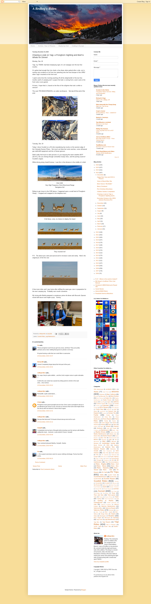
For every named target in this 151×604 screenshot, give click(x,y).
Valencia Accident (106, 504)
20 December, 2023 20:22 (45, 385)
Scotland (107, 483)
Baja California (111, 394)
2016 (97, 248)
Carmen (98, 405)
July (98, 213)
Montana (96, 443)
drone (95, 411)
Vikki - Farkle (99, 512)
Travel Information (109, 498)
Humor (103, 424)
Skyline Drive (105, 485)
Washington (102, 516)
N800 (107, 445)
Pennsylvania (115, 458)
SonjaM (39, 428)
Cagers (109, 401)
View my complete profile (101, 562)
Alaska (96, 392)
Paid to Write (99, 458)
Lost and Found (111, 428)
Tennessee (105, 493)
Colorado (105, 405)
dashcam (109, 409)
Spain (104, 487)
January (99, 229)
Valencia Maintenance (108, 506)
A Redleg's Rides (44, 9)
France (114, 421)
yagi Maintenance (50, 336)
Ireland (108, 426)
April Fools (106, 391)
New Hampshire (107, 450)
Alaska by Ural (63, 46)
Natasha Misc (110, 447)
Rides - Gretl (115, 464)
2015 (97, 250)
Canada (116, 403)
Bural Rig (102, 401)
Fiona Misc (108, 417)
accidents (109, 389)
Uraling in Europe (78, 46)
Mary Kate (103, 437)
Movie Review (98, 445)
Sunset (101, 491)
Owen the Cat (104, 456)
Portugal (99, 460)
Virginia (113, 514)
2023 (97, 172)
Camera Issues (101, 403)
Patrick (107, 458)
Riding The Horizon (102, 129)
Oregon (96, 456)
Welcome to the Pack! (102, 124)
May (98, 218)
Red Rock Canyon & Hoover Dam (105, 146)
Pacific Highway (114, 456)
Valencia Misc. (98, 508)
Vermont (111, 510)
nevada (96, 451)
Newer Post (36, 466)
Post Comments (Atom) (47, 469)
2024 (97, 170)
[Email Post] (55, 333)
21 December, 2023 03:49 (45, 434)
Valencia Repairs (111, 508)
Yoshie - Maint (97, 526)
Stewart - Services (114, 486)
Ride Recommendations (112, 462)
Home (33, 46)
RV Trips (114, 472)
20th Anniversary (98, 389)
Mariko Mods (97, 435)
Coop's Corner (100, 111)
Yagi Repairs (106, 522)
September (100, 208)
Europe (104, 413)
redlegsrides (41, 373)
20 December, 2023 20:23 (45, 396)
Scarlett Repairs (109, 478)
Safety (102, 475)
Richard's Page (101, 98)
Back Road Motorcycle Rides (105, 151)
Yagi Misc (96, 522)
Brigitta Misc (108, 398)
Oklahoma (114, 454)
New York (105, 452)
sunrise (116, 489)
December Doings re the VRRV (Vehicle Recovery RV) (106, 199)
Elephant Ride (112, 411)
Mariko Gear (113, 432)
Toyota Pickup (108, 497)
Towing (101, 497)
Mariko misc (113, 434)
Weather (111, 516)
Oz (38, 345)
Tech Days (114, 491)
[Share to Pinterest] (68, 334)
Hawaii (114, 422)
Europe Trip (112, 413)
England (96, 413)
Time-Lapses (111, 495)
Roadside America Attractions (104, 293)
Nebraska (113, 449)
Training (99, 498)
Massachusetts (113, 437)
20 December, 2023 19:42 (45, 367)
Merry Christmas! (102, 186)
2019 (97, 240)
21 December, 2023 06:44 (45, 445)
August (99, 211)
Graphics (96, 422)
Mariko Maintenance (100, 434)
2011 (97, 260)
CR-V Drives (103, 407)
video (117, 510)
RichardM (40, 362)
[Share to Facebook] (66, 334)
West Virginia (97, 517)
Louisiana (96, 430)
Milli (116, 439)
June (99, 216)
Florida (106, 421)
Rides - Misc (115, 466)
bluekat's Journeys (102, 117)
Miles (110, 439)
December (100, 175)
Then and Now (98, 495)
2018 (97, 242)
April (98, 221)
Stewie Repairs (108, 488)
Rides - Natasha (103, 468)
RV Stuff (104, 472)
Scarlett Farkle (112, 475)
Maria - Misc (115, 430)
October (99, 205)
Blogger (83, 590)
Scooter (117, 481)
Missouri (114, 441)
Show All (117, 157)
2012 (97, 258)
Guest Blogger (105, 422)
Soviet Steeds (99, 289)
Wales (95, 516)
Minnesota (96, 441)
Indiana (96, 426)
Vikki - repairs (109, 512)
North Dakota (115, 452)
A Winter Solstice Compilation (106, 191)
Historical (96, 424)
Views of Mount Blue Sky (104, 181)
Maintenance (105, 430)
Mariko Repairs (107, 436)
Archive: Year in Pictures (46, 46)
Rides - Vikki (107, 470)
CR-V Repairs (115, 407)
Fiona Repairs (107, 419)
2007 (97, 271)
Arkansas (101, 394)
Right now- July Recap (102, 106)
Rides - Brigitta (101, 464)
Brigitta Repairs (107, 400)
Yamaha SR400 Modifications (104, 153)
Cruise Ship (99, 409)
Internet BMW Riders (101, 291)
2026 (97, 165)
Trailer (117, 497)
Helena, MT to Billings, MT (103, 99)
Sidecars (114, 483)
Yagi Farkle (100, 519)
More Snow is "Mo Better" (104, 184)
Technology (97, 493)
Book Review (115, 396)
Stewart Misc (98, 488)
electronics (102, 411)
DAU (115, 409)
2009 (97, 265)
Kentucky (100, 428)
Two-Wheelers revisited (103, 122)
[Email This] (59, 334)
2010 (97, 263)
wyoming (116, 517)
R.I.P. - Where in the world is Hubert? (106, 279)
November (100, 203)
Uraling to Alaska (105, 500)
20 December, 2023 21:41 (45, 411)
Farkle (96, 415)
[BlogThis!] (62, 334)
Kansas (116, 426)
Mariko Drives (100, 432)
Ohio (97, 454)
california (116, 402)
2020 (97, 237)
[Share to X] (64, 334)
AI (115, 389)
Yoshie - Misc (107, 526)
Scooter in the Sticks (102, 90)
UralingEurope (98, 502)
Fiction (108, 415)
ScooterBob (99, 483)
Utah (95, 504)
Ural (117, 498)
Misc (104, 441)
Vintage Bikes (104, 514)
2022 (97, 232)
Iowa (101, 426)
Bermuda (96, 396)
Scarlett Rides (41, 336)
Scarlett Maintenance (100, 476)
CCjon (39, 402)
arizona (115, 391)
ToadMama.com (101, 145)
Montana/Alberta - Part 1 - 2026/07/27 (106, 112)
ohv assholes (105, 454)
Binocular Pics (104, 396)
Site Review (97, 485)
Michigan (104, 439)
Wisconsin (107, 517)
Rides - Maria (101, 466)
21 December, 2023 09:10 (45, 458)
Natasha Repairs (99, 449)
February (100, 226)
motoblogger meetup (108, 443)
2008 (97, 268)
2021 (97, 235)
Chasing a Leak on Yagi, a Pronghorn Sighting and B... (106, 194)
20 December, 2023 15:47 (45, 356)
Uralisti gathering (111, 502)
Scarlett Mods (97, 478)
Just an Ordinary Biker (103, 137)
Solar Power (114, 485)
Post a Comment (40, 462)
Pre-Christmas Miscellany (104, 189)
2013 (97, 255)
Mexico (96, 439)
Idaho (109, 424)
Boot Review (100, 398)
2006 (97, 273)
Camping (110, 403)
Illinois (115, 424)
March (99, 224)
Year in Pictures (111, 524)
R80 (113, 460)
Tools (95, 497)
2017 (97, 245)
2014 (97, 253)
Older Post (83, 466)
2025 (97, 167)
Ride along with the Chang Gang (106, 104)
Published (106, 460)
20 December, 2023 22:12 (45, 422)
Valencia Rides (99, 510)
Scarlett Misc (113, 476)
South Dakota (97, 486)
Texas (113, 493)
